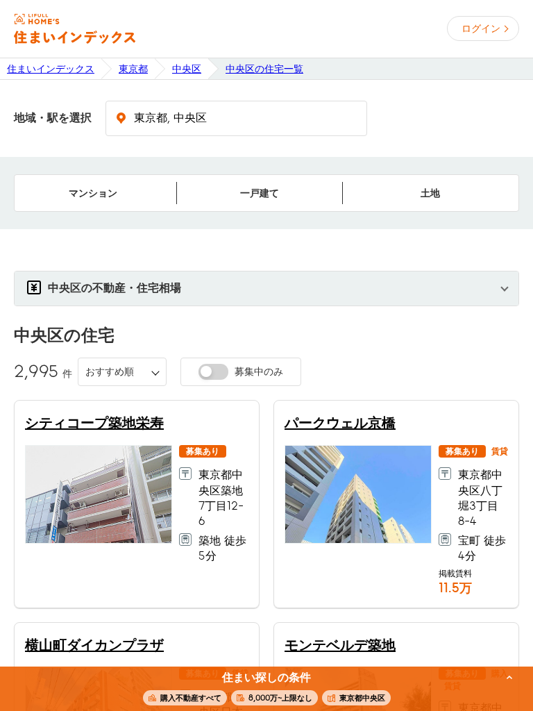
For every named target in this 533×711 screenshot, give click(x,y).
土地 (430, 193)
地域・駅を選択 (53, 118)
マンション (93, 193)
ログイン (481, 28)
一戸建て (259, 193)
